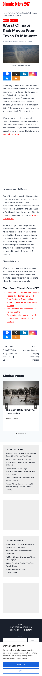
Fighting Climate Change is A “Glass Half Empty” (20, 558)
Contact (14, 630)
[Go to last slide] (6, 406)
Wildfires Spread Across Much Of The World (19, 552)
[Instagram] (33, 74)
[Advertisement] (21, 162)
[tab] (16, 433)
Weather (14, 20)
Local (5, 20)
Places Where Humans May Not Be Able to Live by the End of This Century (22, 318)
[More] (16, 78)
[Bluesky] (7, 78)
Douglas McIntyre (11, 41)
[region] (21, 659)
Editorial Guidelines (21, 627)
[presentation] (21, 393)
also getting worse (11, 134)
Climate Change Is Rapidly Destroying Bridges (31, 353)
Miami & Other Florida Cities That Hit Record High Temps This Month (21, 454)
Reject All (21, 671)
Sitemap (28, 630)
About (21, 624)
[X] (16, 74)
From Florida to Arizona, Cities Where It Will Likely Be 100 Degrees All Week (22, 302)
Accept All (21, 664)
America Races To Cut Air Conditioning (16, 570)
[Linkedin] (24, 74)
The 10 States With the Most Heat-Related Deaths (20, 479)
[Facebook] (7, 74)
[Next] (35, 406)
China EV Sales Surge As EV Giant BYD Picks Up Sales (11, 353)
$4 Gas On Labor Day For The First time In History (20, 564)
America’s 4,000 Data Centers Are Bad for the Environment (20, 545)
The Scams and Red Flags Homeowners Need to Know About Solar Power (20, 471)
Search (21, 636)
